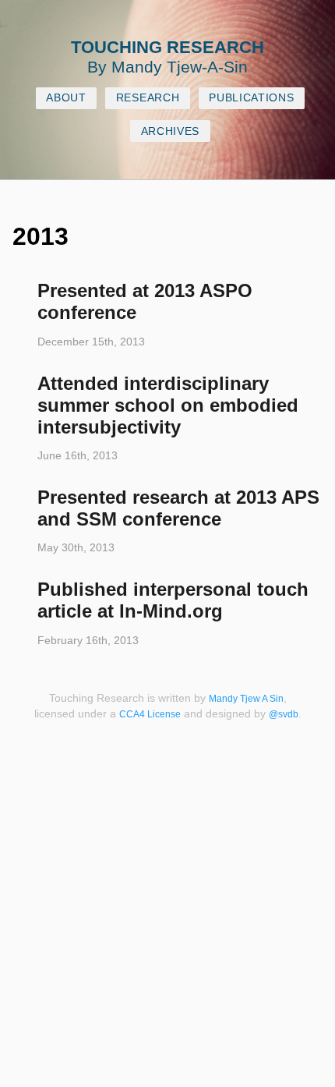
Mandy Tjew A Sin (246, 698)
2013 (40, 236)
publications (251, 98)
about (66, 98)
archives (170, 131)
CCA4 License (150, 714)
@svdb (283, 714)
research (147, 98)
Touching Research (167, 47)
